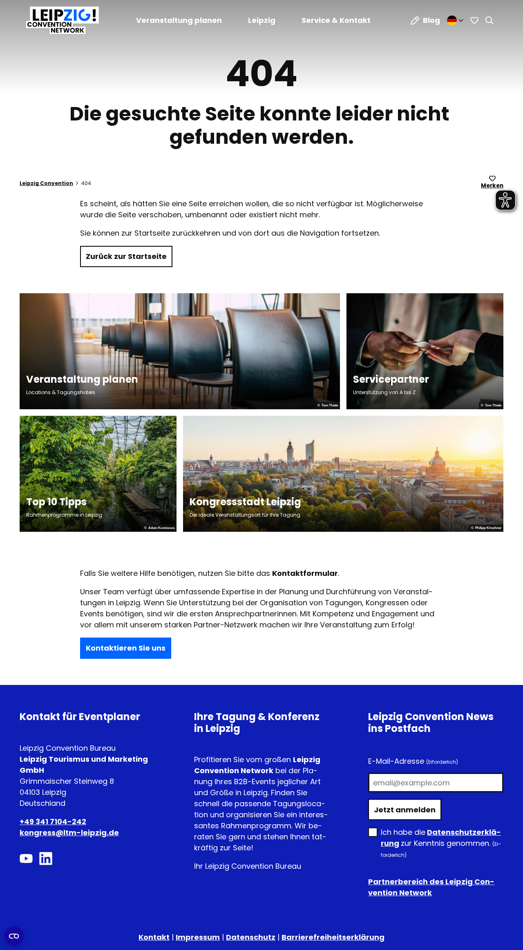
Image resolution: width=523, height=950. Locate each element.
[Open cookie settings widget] (14, 936)
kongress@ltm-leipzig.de (69, 832)
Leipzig (261, 20)
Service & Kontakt (336, 20)
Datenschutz (250, 937)
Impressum (198, 937)
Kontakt (154, 937)
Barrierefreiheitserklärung (333, 937)
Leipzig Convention (46, 183)
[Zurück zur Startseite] (62, 20)
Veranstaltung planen (179, 20)
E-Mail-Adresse (413, 761)
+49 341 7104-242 (53, 821)
